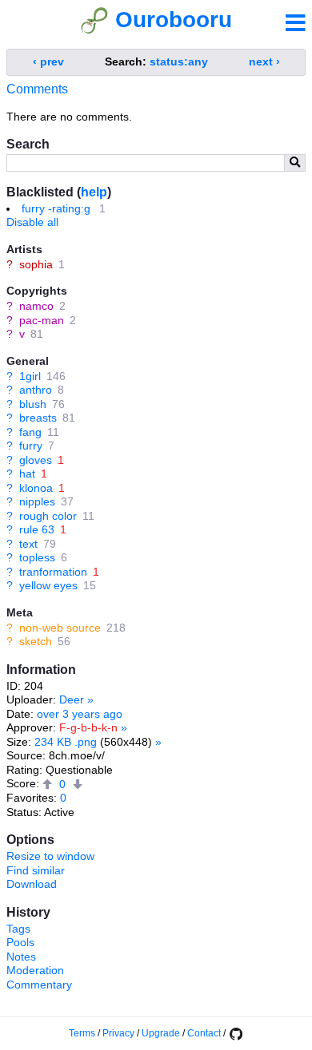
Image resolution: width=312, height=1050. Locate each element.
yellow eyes (48, 585)
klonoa (36, 487)
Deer (71, 699)
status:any (179, 61)
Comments (37, 89)
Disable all (32, 222)
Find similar (35, 870)
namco (36, 305)
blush (32, 404)
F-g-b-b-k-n (88, 727)
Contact (204, 1033)
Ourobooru (173, 19)
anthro (35, 389)
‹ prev (48, 61)
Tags (18, 928)
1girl (30, 376)
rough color (48, 515)
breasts (38, 417)
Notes (21, 956)
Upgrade (161, 1033)
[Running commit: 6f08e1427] (235, 1033)
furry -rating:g (56, 208)
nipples (37, 501)
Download (31, 884)
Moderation (35, 970)
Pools (20, 942)
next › (264, 61)
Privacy (118, 1033)
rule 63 (36, 529)
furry (30, 445)
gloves (35, 460)
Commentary (39, 984)
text (28, 543)
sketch (35, 641)
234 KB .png (65, 741)
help (94, 192)
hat (27, 473)
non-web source (60, 627)
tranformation (53, 571)
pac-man (41, 320)
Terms (82, 1033)
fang (30, 432)
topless (37, 557)
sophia (36, 264)
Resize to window (50, 856)
